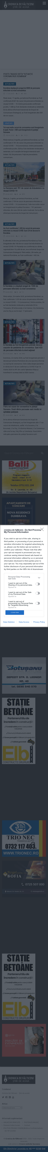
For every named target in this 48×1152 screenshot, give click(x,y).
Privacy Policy (39, 622)
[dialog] (24, 576)
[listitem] (24, 578)
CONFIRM (15, 612)
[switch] (38, 584)
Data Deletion (9, 622)
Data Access (24, 622)
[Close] (42, 530)
